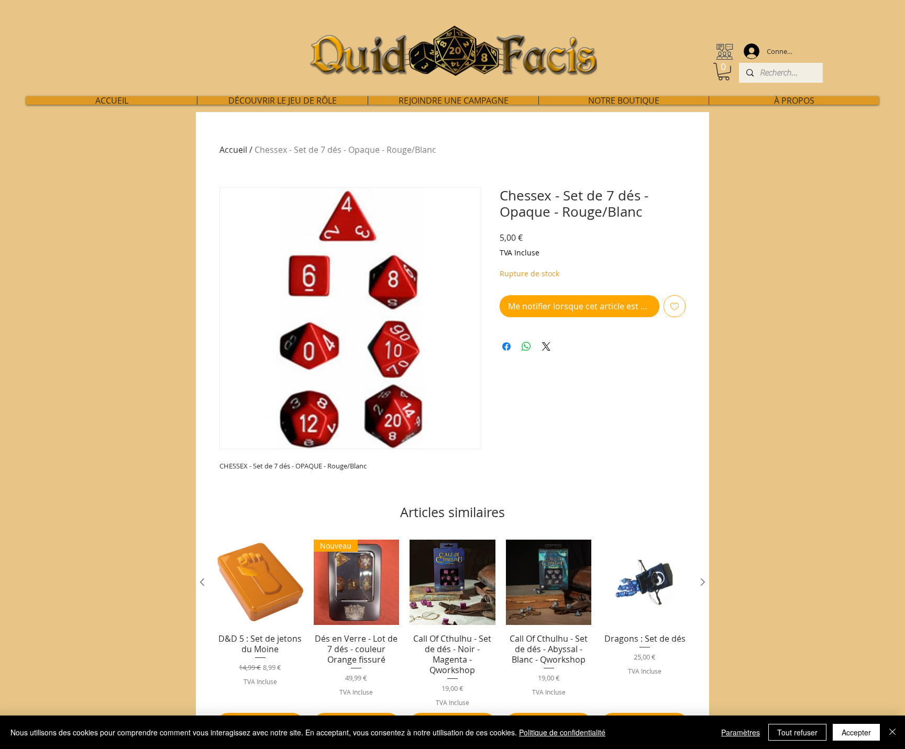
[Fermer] (892, 732)
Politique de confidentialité (562, 732)
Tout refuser (797, 732)
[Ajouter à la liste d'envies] (675, 306)
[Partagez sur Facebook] (506, 346)
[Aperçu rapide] (260, 582)
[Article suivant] (703, 582)
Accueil (233, 149)
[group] (452, 637)
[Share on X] (546, 346)
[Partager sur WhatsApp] (526, 346)
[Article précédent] (202, 582)
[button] (723, 72)
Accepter (856, 732)
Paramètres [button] (740, 732)
